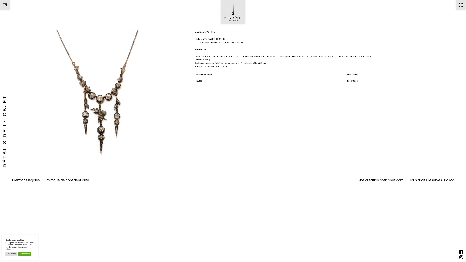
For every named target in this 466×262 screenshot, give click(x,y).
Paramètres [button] (11, 254)
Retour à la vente (206, 32)
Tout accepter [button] (25, 254)
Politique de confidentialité (67, 180)
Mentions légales (26, 180)
